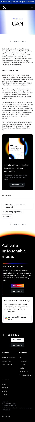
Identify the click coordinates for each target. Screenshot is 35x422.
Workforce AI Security (8, 357)
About (4, 384)
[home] (5, 7)
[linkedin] (6, 416)
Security (21, 368)
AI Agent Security (7, 361)
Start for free (17, 291)
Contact (4, 394)
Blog (20, 357)
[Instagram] (3, 416)
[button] (32, 7)
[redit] (9, 416)
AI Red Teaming (7, 364)
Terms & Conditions (25, 375)
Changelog (22, 364)
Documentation (23, 361)
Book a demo (17, 286)
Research (5, 387)
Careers (4, 391)
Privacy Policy (23, 371)
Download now (17, 185)
